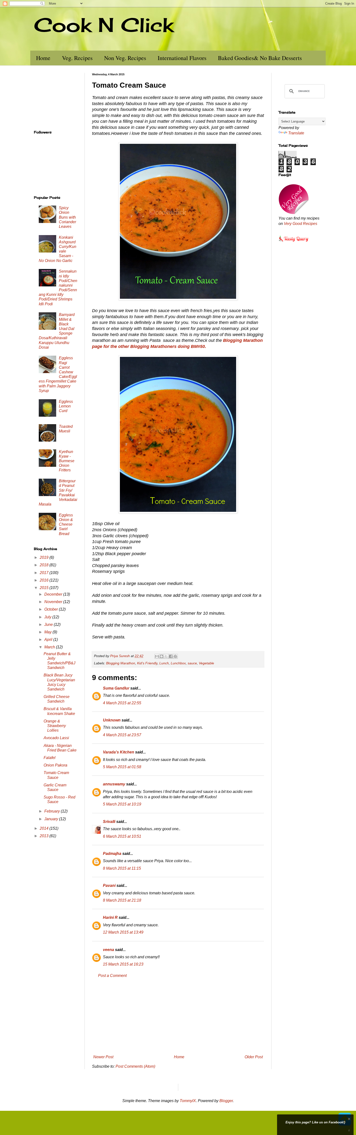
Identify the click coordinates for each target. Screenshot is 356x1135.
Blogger (226, 1101)
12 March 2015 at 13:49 (123, 932)
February (52, 811)
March (50, 647)
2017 (44, 573)
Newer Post (103, 1057)
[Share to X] (166, 656)
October (51, 609)
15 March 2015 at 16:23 (123, 964)
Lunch (164, 663)
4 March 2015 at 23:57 (122, 735)
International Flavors (182, 58)
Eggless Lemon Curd (66, 406)
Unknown (112, 720)
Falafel (49, 758)
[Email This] (157, 656)
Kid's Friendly (147, 663)
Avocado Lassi (56, 738)
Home (43, 58)
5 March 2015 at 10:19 (122, 804)
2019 (44, 557)
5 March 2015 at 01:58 (122, 767)
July (48, 617)
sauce (192, 663)
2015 (44, 588)
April (48, 639)
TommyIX (188, 1101)
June (49, 624)
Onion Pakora (55, 765)
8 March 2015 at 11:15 (122, 868)
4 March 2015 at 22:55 (122, 703)
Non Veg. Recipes (125, 58)
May (48, 632)
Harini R (110, 917)
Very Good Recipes (300, 224)
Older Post (254, 1057)
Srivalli (109, 822)
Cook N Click (103, 25)
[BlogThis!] (161, 656)
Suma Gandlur (116, 688)
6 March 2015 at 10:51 (122, 836)
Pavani (109, 885)
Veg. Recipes (77, 58)
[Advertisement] (178, 1016)
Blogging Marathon (120, 663)
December (53, 594)
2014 (44, 828)
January (51, 819)
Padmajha (112, 853)
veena (108, 950)
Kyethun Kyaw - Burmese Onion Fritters (66, 461)
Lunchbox (178, 663)
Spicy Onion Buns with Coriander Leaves (67, 217)
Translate (296, 133)
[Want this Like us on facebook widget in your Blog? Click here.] (349, 1130)
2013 (44, 836)
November (53, 602)
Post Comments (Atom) (135, 1066)
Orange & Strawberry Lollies (55, 725)
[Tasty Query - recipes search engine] (294, 242)
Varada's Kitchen (118, 752)
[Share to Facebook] (170, 656)
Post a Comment (112, 976)
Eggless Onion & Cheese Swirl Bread (66, 524)
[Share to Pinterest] (175, 656)
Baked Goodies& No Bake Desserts (260, 58)
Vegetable (206, 663)
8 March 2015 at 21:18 (122, 900)
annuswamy (114, 784)
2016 (44, 580)
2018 (44, 565)
